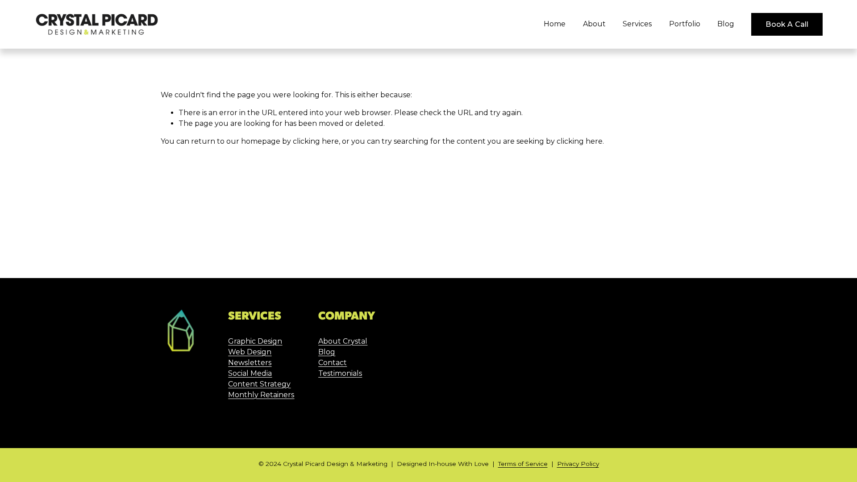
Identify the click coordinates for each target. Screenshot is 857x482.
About (594, 24)
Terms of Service (523, 463)
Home (555, 24)
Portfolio (684, 24)
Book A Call (786, 24)
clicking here (316, 141)
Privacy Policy (578, 463)
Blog (725, 24)
